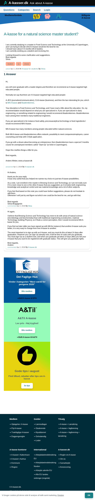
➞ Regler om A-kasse (67, 455)
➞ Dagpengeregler (17, 436)
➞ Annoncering (64, 467)
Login (47, 10)
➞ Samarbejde (64, 463)
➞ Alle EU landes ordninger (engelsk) (42, 476)
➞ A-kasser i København (20, 455)
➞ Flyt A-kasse (16, 428)
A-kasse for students (30, 69)
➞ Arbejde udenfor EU (43, 470)
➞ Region (13, 467)
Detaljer (60, 495)
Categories (24, 10)
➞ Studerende (39, 428)
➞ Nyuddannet (40, 432)
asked (8, 69)
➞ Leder (37, 440)
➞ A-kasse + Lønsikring (67, 424)
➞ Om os (61, 459)
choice (26, 64)
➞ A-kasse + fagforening (68, 428)
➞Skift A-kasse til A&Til (27, 337)
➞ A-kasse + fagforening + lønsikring (68, 434)
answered (9, 167)
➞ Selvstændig (40, 436)
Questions (8, 10)
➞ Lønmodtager (40, 424)
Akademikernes (27, 103)
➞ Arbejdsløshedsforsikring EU (45, 457)
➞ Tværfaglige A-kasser (19, 432)
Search (37, 10)
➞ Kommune (15, 463)
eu (19, 64)
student (10, 64)
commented (12, 206)
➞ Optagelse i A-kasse (19, 424)
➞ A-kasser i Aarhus (18, 459)
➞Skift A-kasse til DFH (27, 298)
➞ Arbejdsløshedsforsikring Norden (45, 464)
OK (89, 495)
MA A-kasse (12, 103)
